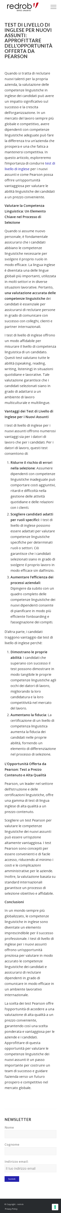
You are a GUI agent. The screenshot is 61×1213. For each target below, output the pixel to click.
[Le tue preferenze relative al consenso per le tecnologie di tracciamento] (55, 1207)
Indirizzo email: (16, 1161)
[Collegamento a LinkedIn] (53, 1203)
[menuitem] (51, 7)
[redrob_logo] (25, 7)
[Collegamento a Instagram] (48, 1203)
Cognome (12, 1144)
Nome (9, 1127)
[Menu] (51, 7)
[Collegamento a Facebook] (43, 1203)
